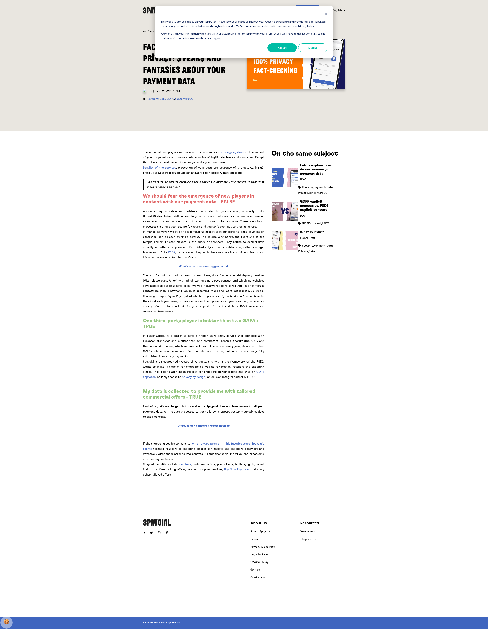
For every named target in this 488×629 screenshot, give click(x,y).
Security (307, 187)
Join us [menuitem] (255, 569)
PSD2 (189, 99)
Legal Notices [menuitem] (259, 554)
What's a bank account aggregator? (203, 266)
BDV (149, 91)
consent (180, 99)
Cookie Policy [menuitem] (259, 562)
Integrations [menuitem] (308, 539)
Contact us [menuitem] (257, 577)
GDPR (170, 99)
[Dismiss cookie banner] (326, 14)
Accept (282, 47)
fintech (313, 251)
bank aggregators (231, 152)
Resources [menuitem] (309, 523)
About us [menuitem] (258, 523)
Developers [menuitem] (307, 531)
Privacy (303, 192)
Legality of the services (159, 167)
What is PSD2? (312, 232)
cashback (185, 464)
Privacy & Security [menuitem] (262, 546)
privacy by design (193, 377)
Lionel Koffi (307, 238)
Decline (312, 47)
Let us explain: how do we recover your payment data (316, 169)
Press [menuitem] (254, 539)
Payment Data (156, 99)
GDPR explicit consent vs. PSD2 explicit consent (314, 205)
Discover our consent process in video (203, 425)
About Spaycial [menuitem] (260, 531)
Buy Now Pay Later (237, 469)
